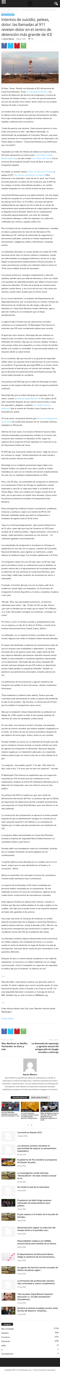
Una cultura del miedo (41, 158)
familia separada (8, 158)
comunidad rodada (44, 155)
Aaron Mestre (9, 39)
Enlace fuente (7, 1018)
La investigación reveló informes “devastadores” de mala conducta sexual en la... (36, 1176)
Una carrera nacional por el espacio (29, 175)
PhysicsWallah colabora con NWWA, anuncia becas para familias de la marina (36, 1242)
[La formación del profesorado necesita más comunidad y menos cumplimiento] (8, 1284)
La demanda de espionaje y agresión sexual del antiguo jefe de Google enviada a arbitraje (45, 1048)
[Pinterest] (17, 45)
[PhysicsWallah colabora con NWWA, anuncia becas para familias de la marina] (8, 1246)
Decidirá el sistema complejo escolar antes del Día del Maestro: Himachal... (37, 1309)
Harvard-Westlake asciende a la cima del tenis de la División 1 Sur (10, 1114)
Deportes (5, 1333)
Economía (5, 1337)
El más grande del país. (37, 92)
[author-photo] (30, 1065)
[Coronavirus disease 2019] (8, 1136)
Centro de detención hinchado (40, 172)
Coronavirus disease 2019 (29, 1132)
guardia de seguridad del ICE (28, 398)
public (3, 1345)
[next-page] (31, 1125)
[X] (10, 45)
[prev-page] (28, 1125)
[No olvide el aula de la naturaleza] (8, 1191)
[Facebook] (4, 45)
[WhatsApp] (23, 45)
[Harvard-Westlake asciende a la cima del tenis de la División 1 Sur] (10, 1106)
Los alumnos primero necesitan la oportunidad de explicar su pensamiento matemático (36, 1148)
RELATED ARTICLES (20, 1097)
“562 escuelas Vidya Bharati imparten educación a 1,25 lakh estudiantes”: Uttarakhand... (35, 1297)
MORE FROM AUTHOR (39, 1097)
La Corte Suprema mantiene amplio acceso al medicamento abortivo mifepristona (30, 1115)
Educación (5, 1341)
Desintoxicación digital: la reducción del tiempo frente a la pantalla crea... (36, 1229)
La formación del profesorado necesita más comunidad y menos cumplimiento (36, 1282)
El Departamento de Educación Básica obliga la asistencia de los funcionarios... (36, 1255)
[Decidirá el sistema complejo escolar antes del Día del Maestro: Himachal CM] (8, 1311)
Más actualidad (13, 10)
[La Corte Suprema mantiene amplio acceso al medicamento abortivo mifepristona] (30, 1107)
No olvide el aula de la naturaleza (33, 1187)
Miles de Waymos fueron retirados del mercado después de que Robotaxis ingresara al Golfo (49, 1116)
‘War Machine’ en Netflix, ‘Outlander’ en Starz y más (14, 1046)
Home (3, 10)
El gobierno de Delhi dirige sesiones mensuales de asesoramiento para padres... (34, 1203)
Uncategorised (7, 1354)
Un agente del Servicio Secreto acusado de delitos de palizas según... (37, 1268)
